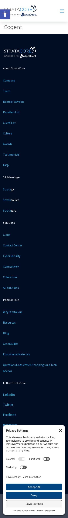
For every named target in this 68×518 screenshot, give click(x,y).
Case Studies (10, 344)
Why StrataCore (12, 312)
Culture (7, 133)
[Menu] (62, 11)
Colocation (10, 277)
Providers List (11, 112)
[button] (5, 14)
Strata (8, 189)
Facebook (9, 414)
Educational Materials (16, 354)
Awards (7, 144)
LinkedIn (9, 394)
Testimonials (11, 154)
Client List (9, 123)
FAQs (6, 165)
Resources (9, 322)
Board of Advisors (13, 101)
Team (6, 91)
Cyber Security (11, 256)
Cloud (6, 235)
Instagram (10, 424)
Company (9, 80)
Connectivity (11, 266)
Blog (6, 333)
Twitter (8, 404)
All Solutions (11, 288)
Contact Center (12, 245)
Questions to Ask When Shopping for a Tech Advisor (29, 368)
